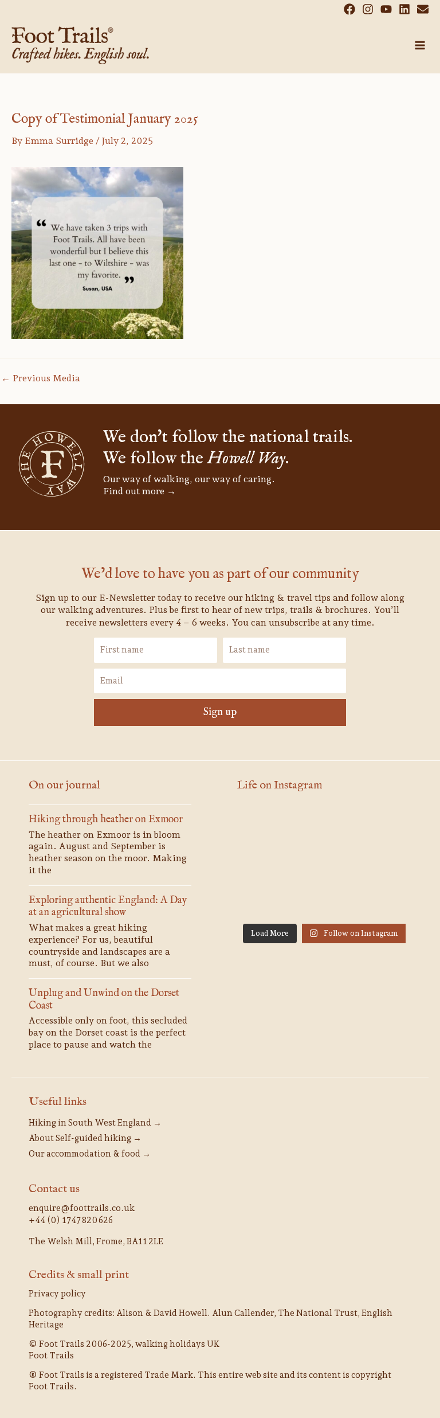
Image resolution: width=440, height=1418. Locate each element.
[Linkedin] (404, 9)
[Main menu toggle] (420, 45)
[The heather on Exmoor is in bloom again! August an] (324, 826)
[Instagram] (368, 9)
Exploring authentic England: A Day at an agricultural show (108, 907)
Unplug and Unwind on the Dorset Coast (104, 1000)
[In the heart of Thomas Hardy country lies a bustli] (264, 899)
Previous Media (40, 378)
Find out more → (139, 491)
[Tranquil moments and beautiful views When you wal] (324, 862)
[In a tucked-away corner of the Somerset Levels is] (384, 899)
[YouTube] (386, 9)
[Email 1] (423, 9)
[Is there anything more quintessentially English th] (324, 899)
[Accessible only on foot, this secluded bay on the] (384, 862)
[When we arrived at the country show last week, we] (384, 826)
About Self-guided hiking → (85, 1138)
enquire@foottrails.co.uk (82, 1208)
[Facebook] (349, 9)
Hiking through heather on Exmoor (106, 819)
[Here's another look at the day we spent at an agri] (264, 826)
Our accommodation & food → (90, 1154)
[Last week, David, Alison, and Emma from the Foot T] (264, 862)
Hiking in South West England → (95, 1123)
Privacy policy (57, 1293)
